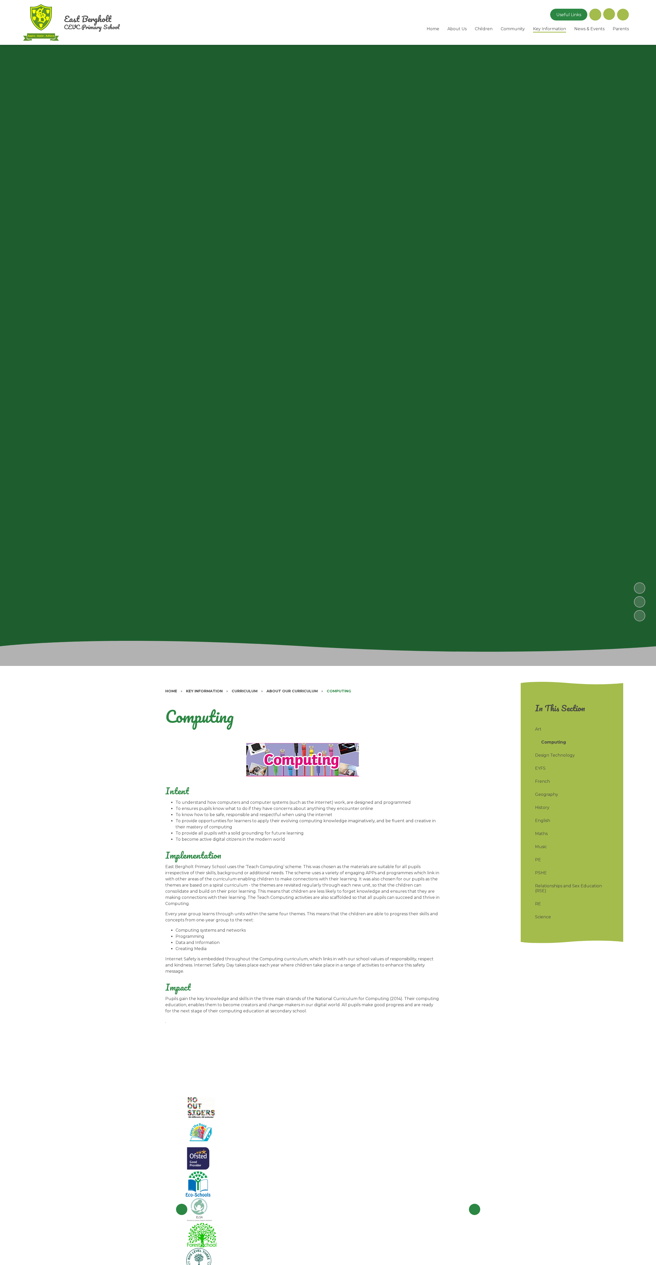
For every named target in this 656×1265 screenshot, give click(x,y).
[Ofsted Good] (198, 1158)
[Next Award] (474, 1209)
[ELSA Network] (200, 1209)
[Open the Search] (595, 14)
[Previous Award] (181, 1209)
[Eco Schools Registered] (198, 1184)
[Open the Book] (200, 1132)
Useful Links (568, 14)
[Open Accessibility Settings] (623, 14)
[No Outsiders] (202, 1107)
